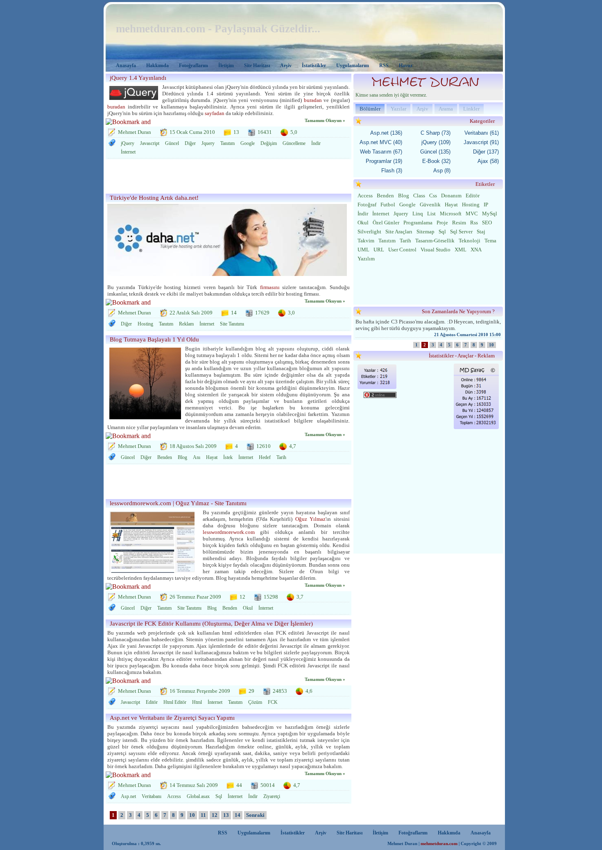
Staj (481, 231)
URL (378, 249)
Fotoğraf (367, 204)
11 (203, 815)
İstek (228, 457)
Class (419, 195)
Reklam (186, 324)
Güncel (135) (435, 152)
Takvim (366, 240)
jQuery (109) (435, 142)
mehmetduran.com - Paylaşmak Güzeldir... (218, 29)
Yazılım (366, 258)
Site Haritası (257, 65)
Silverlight (369, 231)
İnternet (128, 152)
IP (486, 204)
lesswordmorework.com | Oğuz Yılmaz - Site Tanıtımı (178, 503)
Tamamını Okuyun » (325, 120)
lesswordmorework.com (229, 532)
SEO (487, 222)
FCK (273, 702)
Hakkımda (157, 65)
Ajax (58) (488, 161)
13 (226, 815)
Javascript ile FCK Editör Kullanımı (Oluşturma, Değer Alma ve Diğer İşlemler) (211, 623)
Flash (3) (391, 170)
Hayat (211, 457)
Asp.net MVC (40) (381, 142)
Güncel (172, 143)
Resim (459, 222)
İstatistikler (314, 65)
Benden (164, 457)
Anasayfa (126, 65)
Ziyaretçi (271, 796)
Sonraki (255, 815)
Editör (152, 702)
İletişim (226, 65)
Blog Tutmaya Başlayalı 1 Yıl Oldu (154, 339)
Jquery (208, 143)
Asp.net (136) (386, 133)
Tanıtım (227, 143)
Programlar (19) (384, 161)
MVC (472, 213)
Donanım (451, 195)
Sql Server (461, 231)
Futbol (387, 204)
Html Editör (174, 702)
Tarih (281, 457)
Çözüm (255, 702)
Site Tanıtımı (232, 324)
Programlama (417, 222)
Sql (218, 796)
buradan (313, 100)
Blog (182, 457)
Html (197, 702)
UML (363, 249)
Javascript (149, 143)
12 (214, 815)
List (431, 213)
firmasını (270, 287)
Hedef (265, 457)
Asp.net (128, 796)
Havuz (405, 65)
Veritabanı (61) (481, 133)
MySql (489, 213)
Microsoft (451, 213)
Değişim (268, 143)
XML (460, 249)
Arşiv (286, 65)
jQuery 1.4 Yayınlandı (138, 78)
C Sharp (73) (435, 133)
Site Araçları (398, 231)
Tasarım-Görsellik (435, 240)
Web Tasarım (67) (381, 152)
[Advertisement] (226, 177)
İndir (316, 143)
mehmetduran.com (439, 843)
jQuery (127, 143)
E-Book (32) (436, 161)
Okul (248, 608)
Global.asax (198, 796)
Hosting (145, 324)
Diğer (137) (486, 152)
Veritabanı (151, 796)
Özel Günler (386, 222)
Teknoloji (469, 240)
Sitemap (425, 231)
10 (192, 815)
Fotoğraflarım (193, 65)
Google (247, 143)
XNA (476, 249)
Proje (442, 222)
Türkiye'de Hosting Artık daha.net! (154, 197)
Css (433, 195)
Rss (474, 222)
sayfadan (214, 113)
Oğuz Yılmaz (310, 519)
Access (174, 796)
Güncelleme (294, 143)
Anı (196, 457)
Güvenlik (430, 204)
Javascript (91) (481, 142)
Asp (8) (441, 170)
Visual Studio (435, 249)
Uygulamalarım (352, 65)
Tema (490, 240)
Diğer (190, 143)
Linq (417, 213)
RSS (384, 65)
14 (237, 815)
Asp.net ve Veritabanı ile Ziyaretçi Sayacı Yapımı (172, 717)
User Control (402, 249)
